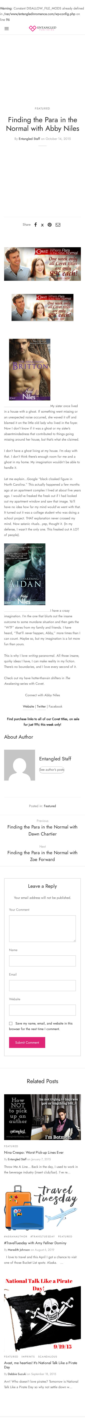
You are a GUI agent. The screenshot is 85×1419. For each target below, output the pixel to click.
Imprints (28, 1357)
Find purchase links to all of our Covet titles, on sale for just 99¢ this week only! (42, 722)
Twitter (41, 706)
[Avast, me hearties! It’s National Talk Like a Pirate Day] (42, 1313)
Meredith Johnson (19, 1250)
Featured (42, 108)
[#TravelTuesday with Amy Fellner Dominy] (42, 1208)
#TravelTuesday (43, 1236)
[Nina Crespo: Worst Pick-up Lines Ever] (42, 1117)
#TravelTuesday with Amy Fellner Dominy (35, 1243)
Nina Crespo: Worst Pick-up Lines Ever (34, 1152)
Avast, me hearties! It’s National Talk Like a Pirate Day (40, 1365)
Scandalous (47, 1357)
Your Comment (19, 909)
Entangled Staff (29, 139)
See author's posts (51, 769)
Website (28, 706)
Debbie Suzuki (17, 1374)
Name (13, 950)
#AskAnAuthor (15, 1236)
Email (13, 974)
